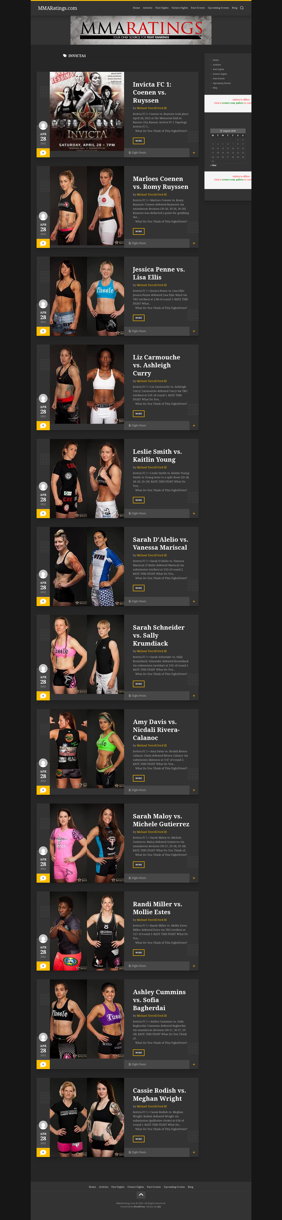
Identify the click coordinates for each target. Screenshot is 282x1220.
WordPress (139, 1206)
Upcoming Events (218, 7)
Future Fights (180, 7)
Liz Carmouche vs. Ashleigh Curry (156, 365)
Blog (234, 7)
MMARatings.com (57, 8)
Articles (147, 7)
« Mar (213, 165)
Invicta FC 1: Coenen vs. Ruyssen (152, 92)
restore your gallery (233, 103)
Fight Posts (139, 152)
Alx (159, 1206)
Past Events (198, 7)
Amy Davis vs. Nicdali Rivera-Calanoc (156, 729)
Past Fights (162, 7)
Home (136, 7)
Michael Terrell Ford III (152, 108)
